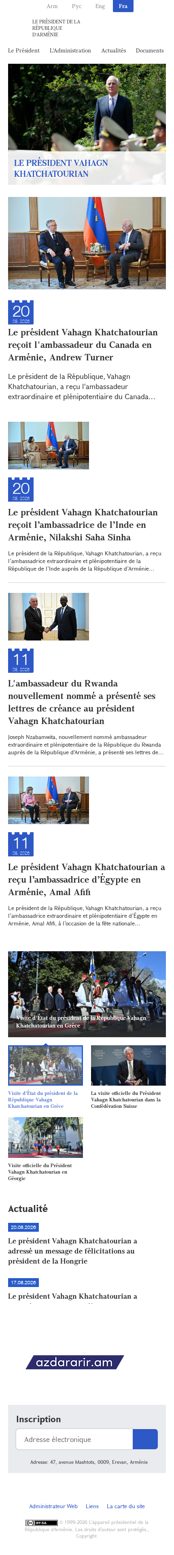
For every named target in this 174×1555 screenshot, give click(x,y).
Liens (92, 1506)
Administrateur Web (53, 1506)
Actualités (113, 50)
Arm (52, 6)
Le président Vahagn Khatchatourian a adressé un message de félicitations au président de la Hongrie (72, 1251)
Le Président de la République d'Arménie (56, 28)
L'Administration (70, 50)
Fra (123, 6)
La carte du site (126, 1506)
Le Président (24, 50)
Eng (100, 6)
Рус (76, 6)
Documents (149, 50)
